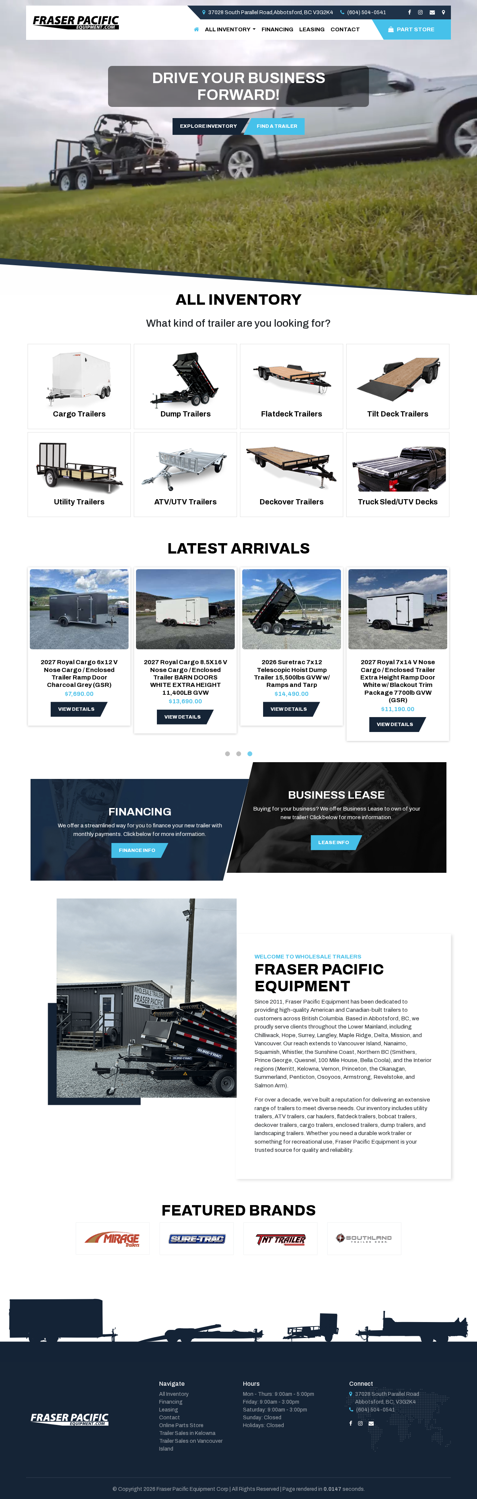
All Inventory (174, 1394)
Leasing (312, 29)
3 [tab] (249, 754)
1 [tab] (227, 754)
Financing (277, 29)
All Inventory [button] (228, 29)
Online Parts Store (181, 1425)
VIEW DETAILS (76, 709)
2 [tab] (238, 754)
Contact (345, 29)
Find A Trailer (277, 126)
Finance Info (137, 850)
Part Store (416, 29)
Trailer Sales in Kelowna (187, 1433)
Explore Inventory (208, 126)
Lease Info (333, 842)
